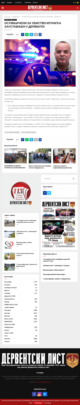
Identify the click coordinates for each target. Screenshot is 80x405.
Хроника (7, 338)
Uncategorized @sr (10, 287)
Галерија (7, 293)
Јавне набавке (9, 307)
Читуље (7, 341)
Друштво (7, 296)
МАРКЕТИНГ (8, 321)
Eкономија (8, 282)
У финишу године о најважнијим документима (62, 167)
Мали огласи (8, 319)
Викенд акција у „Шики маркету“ (54, 270)
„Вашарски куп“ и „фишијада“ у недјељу (56, 265)
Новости (14, 19)
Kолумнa (7, 285)
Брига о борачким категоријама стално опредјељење (40, 167)
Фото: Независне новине (29, 132)
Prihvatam (38, 403)
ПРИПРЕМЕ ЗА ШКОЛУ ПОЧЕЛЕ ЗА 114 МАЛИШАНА (14, 167)
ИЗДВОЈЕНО (8, 19)
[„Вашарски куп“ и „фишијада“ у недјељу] (9, 234)
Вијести (6, 290)
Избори (6, 302)
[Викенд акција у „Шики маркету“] (9, 245)
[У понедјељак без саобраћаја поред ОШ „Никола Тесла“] (9, 223)
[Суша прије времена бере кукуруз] (9, 256)
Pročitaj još (47, 403)
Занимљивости (9, 299)
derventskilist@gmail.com (43, 382)
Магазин (7, 316)
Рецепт (6, 330)
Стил (6, 336)
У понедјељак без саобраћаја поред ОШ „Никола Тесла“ (26, 221)
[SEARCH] (73, 179)
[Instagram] (39, 394)
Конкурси (7, 310)
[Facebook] (34, 394)
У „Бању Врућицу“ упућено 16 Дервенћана (57, 279)
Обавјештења (8, 327)
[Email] (45, 394)
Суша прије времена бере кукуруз (54, 274)
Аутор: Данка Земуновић (12, 132)
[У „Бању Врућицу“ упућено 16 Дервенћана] (9, 267)
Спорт (6, 333)
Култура (7, 313)
